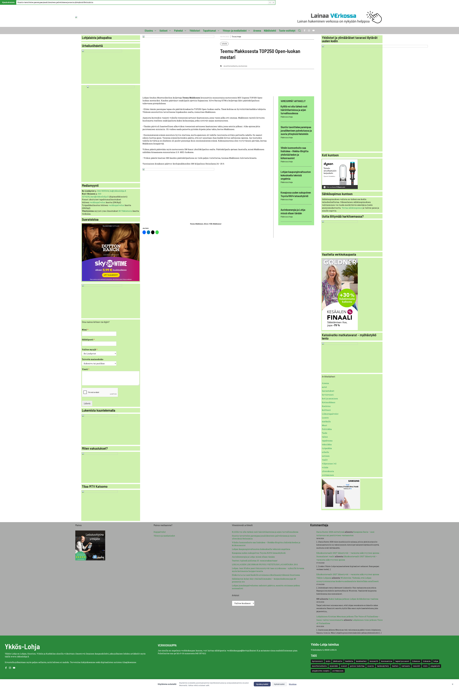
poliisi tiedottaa (357, 666)
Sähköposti (88, 339)
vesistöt (416, 666)
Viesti (85, 369)
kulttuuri (326, 410)
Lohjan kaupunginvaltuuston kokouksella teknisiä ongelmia (296, 175)
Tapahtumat (209, 30)
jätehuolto (337, 661)
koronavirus (386, 661)
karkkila (349, 661)
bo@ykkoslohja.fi (118, 191)
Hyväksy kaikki (262, 684)
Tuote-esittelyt (287, 30)
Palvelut (178, 30)
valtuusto (406, 666)
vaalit (325, 459)
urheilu (224, 44)
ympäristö (435, 666)
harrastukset (328, 391)
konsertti (374, 661)
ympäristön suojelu (320, 671)
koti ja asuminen (330, 398)
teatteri (395, 666)
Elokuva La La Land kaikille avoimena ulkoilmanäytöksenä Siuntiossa (266, 575)
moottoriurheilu (231, 66)
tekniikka (327, 444)
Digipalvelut (160, 532)
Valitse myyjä (89, 349)
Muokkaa (292, 684)
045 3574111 (200, 653)
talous (325, 437)
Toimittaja (236, 36)
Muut (324, 425)
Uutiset (163, 30)
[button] (299, 30)
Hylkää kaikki (279, 684)
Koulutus (326, 406)
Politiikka (327, 429)
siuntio (370, 666)
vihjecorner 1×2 (329, 463)
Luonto (325, 417)
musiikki (334, 666)
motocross (242, 66)
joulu (328, 661)
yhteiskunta (328, 471)
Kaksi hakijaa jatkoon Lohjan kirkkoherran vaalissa (353, 599)
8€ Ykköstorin (125, 211)
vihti (425, 666)
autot (324, 387)
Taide (324, 433)
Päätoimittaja (287, 117)
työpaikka (327, 448)
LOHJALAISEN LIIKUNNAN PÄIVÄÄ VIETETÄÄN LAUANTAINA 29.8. (265, 564)
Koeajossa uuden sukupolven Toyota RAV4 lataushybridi (259, 553)
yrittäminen (328, 475)
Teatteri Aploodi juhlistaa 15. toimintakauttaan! (254, 560)
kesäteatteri (361, 661)
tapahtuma (327, 440)
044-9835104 (103, 191)
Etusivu (149, 30)
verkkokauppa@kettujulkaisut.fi (242, 650)
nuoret (344, 666)
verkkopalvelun (98, 202)
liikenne (416, 661)
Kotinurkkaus (328, 402)
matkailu (326, 421)
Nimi (85, 329)
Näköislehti (270, 30)
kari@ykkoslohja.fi (99, 196)
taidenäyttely (383, 666)
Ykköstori (195, 30)
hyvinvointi (328, 394)
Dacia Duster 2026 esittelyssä (330, 532)
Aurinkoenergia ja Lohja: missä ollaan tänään (253, 557)
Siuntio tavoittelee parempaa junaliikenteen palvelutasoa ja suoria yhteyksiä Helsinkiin (55, 2)
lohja (435, 661)
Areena (257, 30)
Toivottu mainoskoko (92, 359)
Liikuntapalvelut (330, 414)
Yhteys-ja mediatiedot (235, 30)
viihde (325, 467)
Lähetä (87, 403)
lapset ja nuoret (402, 661)
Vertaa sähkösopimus (352, 208)
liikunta (426, 661)
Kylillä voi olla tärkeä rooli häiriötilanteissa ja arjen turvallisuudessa (294, 110)
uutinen (326, 456)
